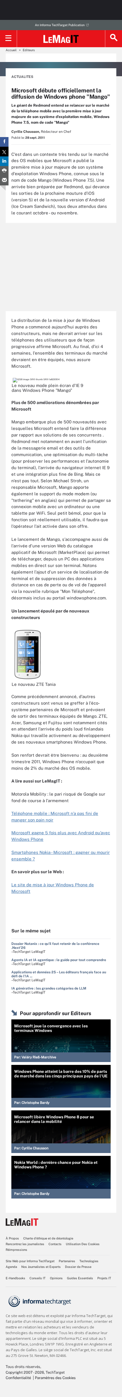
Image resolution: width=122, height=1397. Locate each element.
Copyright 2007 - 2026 (25, 1372)
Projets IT (104, 1278)
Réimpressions (16, 1249)
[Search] (113, 38)
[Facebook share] (4, 142)
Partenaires (67, 1261)
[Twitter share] (4, 151)
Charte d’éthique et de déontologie (48, 1238)
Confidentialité (18, 1378)
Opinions (56, 1278)
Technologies (88, 1261)
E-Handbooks (15, 1278)
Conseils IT (38, 1278)
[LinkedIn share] (4, 161)
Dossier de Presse (78, 1266)
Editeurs (29, 50)
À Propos (12, 1238)
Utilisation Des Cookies (83, 1244)
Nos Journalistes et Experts (41, 1266)
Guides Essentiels (80, 1278)
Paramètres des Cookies (55, 1378)
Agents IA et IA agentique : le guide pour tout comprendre (58, 960)
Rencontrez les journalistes (25, 1244)
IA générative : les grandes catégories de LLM (48, 988)
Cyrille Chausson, (25, 132)
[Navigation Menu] (8, 38)
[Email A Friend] (4, 180)
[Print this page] (4, 171)
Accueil (11, 50)
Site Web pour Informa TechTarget (30, 1261)
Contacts (55, 1244)
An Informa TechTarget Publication (60, 25)
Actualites (22, 77)
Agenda (11, 1266)
